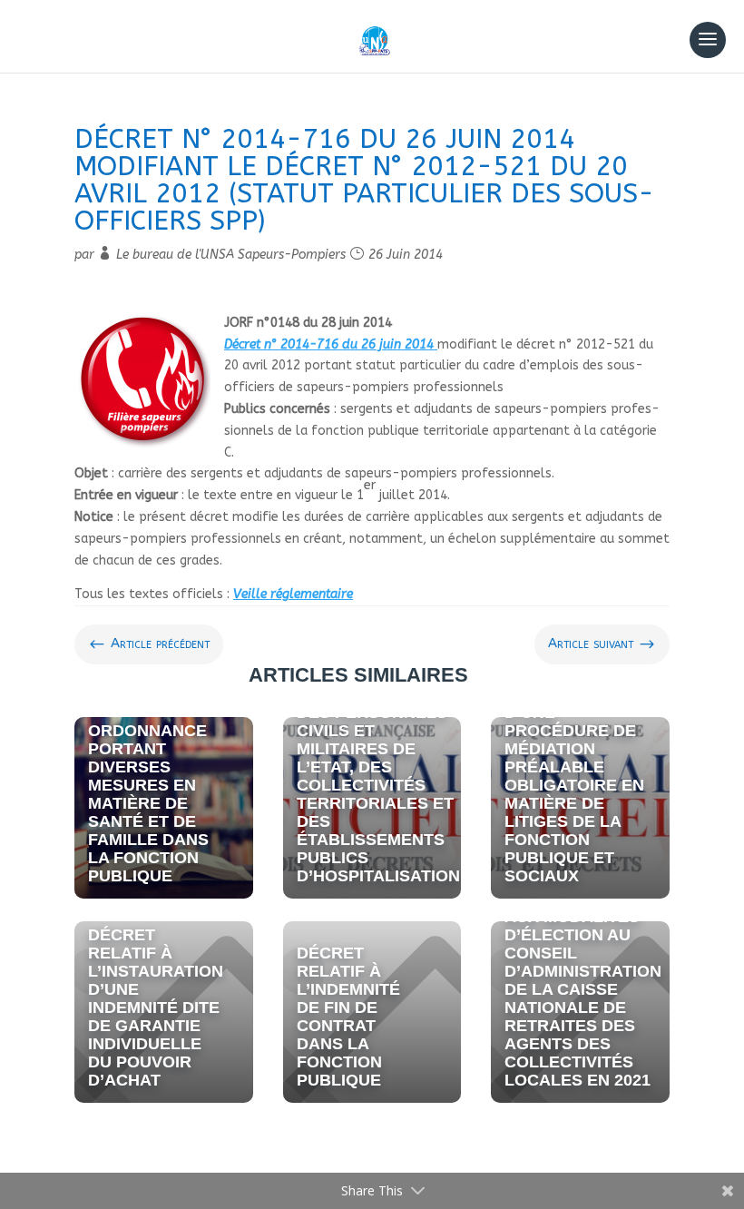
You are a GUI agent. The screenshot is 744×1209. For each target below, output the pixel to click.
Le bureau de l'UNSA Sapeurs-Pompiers (231, 254)
